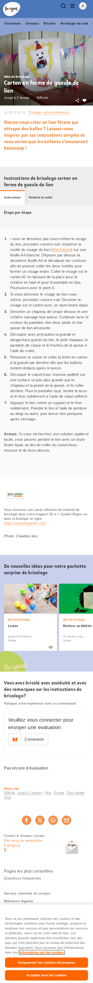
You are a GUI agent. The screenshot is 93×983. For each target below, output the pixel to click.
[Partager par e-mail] (66, 820)
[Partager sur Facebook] (26, 820)
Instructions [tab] (12, 197)
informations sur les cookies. (41, 952)
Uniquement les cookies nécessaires (46, 962)
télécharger (61, 249)
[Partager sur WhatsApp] (53, 820)
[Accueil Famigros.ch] (11, 9)
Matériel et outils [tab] (40, 197)
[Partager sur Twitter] (40, 820)
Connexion (34, 739)
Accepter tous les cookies (46, 975)
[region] (46, 943)
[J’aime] (50, 647)
